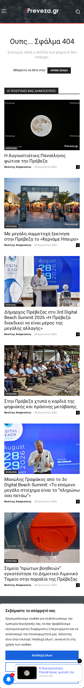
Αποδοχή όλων (42, 655)
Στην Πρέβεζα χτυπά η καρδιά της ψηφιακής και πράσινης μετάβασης (40, 404)
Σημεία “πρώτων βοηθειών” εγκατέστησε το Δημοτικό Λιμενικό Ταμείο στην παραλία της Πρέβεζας (41, 574)
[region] (42, 646)
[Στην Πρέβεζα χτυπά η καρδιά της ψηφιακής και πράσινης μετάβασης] (42, 370)
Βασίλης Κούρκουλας (17, 166)
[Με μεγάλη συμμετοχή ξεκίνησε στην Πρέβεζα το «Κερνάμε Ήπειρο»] (42, 203)
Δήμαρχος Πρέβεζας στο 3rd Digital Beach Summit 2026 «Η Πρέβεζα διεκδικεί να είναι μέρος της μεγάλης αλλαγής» (40, 320)
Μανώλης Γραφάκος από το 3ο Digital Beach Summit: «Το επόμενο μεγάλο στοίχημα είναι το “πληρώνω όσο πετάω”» (42, 487)
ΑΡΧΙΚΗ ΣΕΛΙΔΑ (59, 70)
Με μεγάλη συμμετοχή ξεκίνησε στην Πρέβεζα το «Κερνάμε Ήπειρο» (41, 236)
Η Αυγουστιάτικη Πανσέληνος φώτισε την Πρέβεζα (35, 158)
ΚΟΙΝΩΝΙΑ (11, 148)
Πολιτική (11, 304)
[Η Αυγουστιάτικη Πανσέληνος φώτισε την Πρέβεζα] (42, 125)
